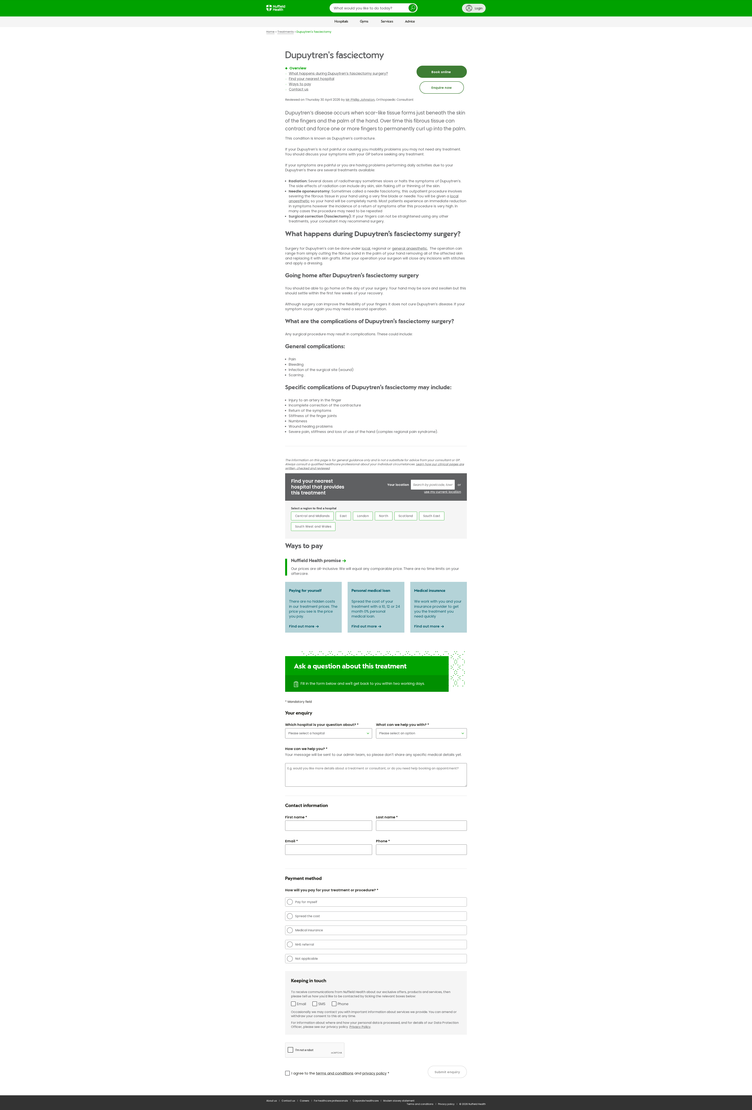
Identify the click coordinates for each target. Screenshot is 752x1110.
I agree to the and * (340, 1073)
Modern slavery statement (398, 1100)
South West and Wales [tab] (313, 526)
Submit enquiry (447, 1072)
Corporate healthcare (366, 1100)
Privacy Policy (360, 1027)
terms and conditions (334, 1073)
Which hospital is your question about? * (322, 724)
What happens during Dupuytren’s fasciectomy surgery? (338, 73)
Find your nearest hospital (311, 78)
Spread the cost (307, 916)
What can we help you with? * (402, 724)
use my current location (442, 492)
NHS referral (304, 944)
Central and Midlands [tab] (312, 516)
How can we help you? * (306, 748)
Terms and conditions (420, 1104)
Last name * (387, 817)
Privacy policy (446, 1104)
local (366, 248)
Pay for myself (306, 902)
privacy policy (374, 1073)
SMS (321, 1003)
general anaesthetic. (410, 248)
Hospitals (341, 21)
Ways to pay (300, 84)
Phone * (383, 841)
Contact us (298, 89)
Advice (410, 21)
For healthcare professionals (331, 1100)
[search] (374, 8)
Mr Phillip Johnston (360, 99)
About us (271, 1100)
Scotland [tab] (406, 516)
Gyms (364, 21)
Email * (291, 841)
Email (301, 1003)
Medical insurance (309, 930)
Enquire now (441, 87)
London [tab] (363, 516)
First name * (296, 817)
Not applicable (306, 958)
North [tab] (383, 516)
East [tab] (343, 516)
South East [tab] (431, 516)
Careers (304, 1100)
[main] (376, 561)
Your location (398, 484)
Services (387, 21)
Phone (343, 1003)
